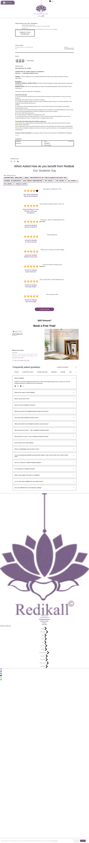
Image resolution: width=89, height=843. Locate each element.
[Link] (41, 6)
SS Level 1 (49, 181)
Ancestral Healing (13, 177)
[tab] (17, 372)
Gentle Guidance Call (17, 334)
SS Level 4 (9, 184)
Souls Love (21, 184)
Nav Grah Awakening (33, 181)
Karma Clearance (12, 181)
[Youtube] (44, 675)
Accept (82, 840)
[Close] (87, 841)
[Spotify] (44, 680)
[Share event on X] (14, 161)
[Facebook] (44, 671)
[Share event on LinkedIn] (18, 161)
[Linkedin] (44, 673)
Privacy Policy (55, 840)
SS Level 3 (73, 181)
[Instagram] (44, 669)
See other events (25, 33)
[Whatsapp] (44, 677)
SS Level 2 (61, 181)
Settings (76, 840)
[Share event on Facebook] (11, 161)
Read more (42, 221)
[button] (15, 386)
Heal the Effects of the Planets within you (46, 177)
